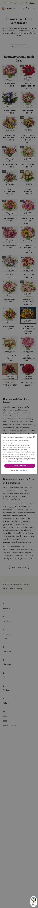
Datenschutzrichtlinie (15, 461)
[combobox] (34, 437)
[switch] (33, 905)
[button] (19, 470)
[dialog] (19, 454)
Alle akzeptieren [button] (20, 465)
